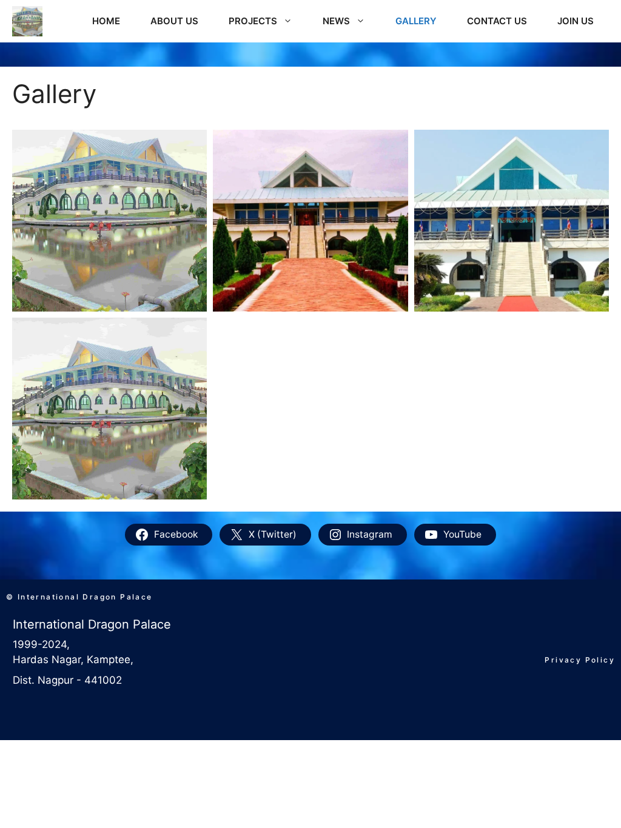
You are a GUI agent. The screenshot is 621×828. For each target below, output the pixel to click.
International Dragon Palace (92, 624)
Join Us (575, 21)
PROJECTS (253, 21)
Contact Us (497, 21)
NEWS (336, 21)
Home (106, 21)
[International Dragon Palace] (27, 21)
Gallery (416, 21)
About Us (174, 21)
